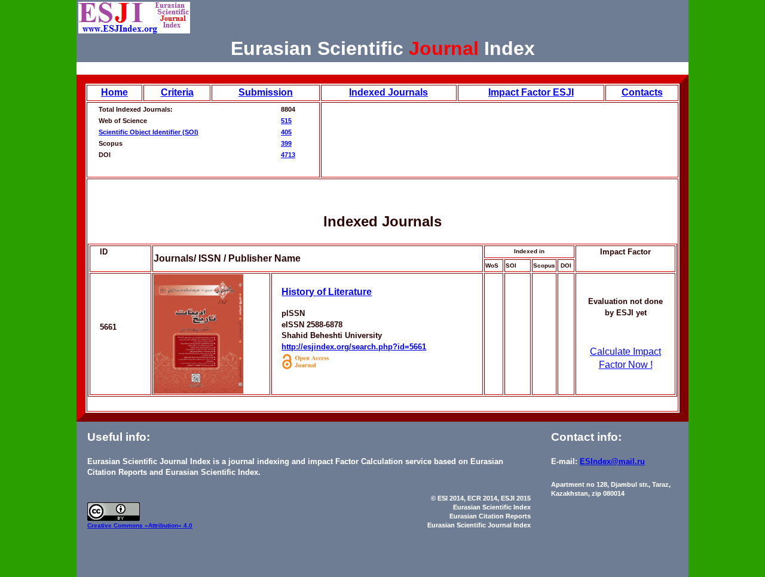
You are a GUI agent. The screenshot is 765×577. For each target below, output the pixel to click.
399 (286, 143)
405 (286, 132)
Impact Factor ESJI (531, 92)
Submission (265, 92)
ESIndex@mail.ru (612, 461)
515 (286, 120)
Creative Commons (116, 525)
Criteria (177, 92)
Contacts (642, 92)
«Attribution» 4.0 (168, 525)
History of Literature (326, 292)
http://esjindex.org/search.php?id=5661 (353, 346)
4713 (288, 154)
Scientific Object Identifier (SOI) (148, 132)
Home (114, 92)
